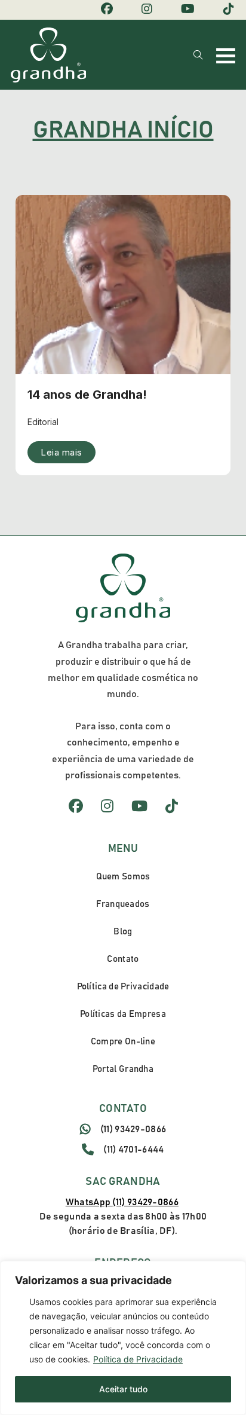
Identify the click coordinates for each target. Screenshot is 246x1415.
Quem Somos (123, 876)
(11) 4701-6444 (133, 1149)
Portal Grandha (123, 1069)
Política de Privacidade (138, 1359)
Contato (123, 959)
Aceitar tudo (123, 1389)
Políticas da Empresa (123, 1014)
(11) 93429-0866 (133, 1129)
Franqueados (122, 904)
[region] (123, 1338)
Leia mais (61, 452)
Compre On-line (123, 1041)
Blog (122, 931)
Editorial (43, 422)
